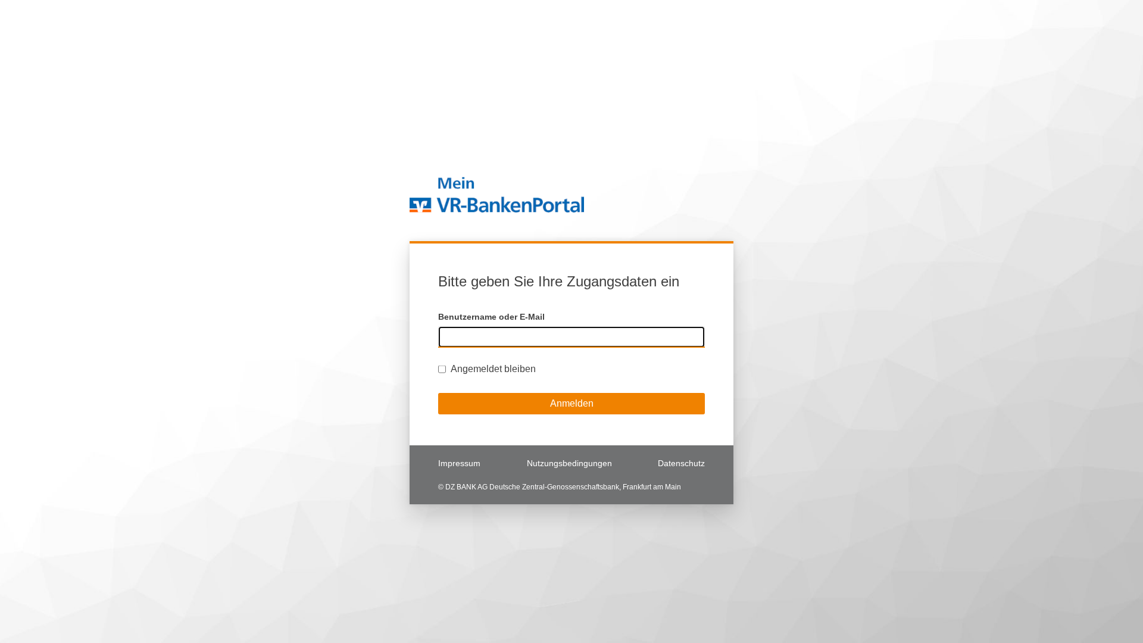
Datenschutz (681, 463)
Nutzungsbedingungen (569, 463)
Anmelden (572, 403)
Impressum (459, 463)
